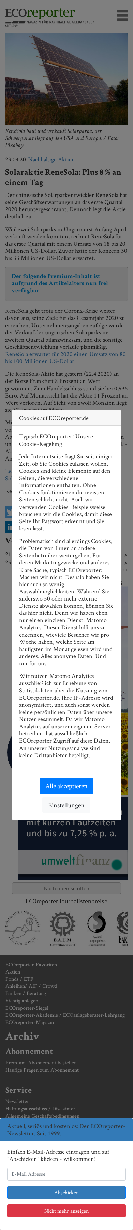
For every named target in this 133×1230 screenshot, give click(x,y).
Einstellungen (66, 804)
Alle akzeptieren (66, 785)
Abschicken (66, 1192)
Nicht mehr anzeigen (66, 1210)
